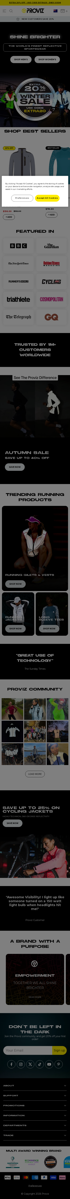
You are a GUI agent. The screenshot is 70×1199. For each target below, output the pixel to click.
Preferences (22, 198)
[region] (35, 191)
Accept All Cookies (47, 198)
